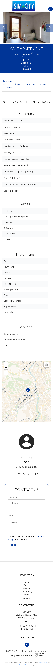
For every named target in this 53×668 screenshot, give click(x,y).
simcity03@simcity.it (28, 474)
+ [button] (6, 363)
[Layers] (46, 364)
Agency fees (42, 651)
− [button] (6, 367)
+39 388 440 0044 (26, 626)
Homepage (7, 81)
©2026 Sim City (12, 651)
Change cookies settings (21, 656)
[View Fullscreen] (6, 373)
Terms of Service (24, 665)
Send (13, 545)
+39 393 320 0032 (28, 467)
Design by (39, 655)
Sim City (27, 612)
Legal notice (28, 651)
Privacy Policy (42, 662)
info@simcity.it (26, 629)
